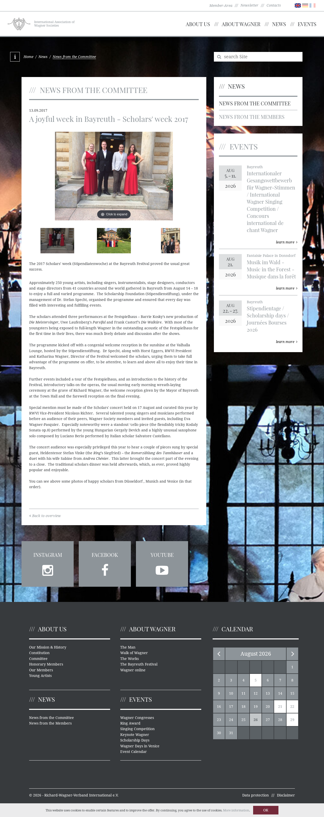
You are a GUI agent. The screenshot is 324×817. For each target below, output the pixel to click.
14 (280, 693)
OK (265, 810)
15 (292, 693)
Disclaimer (286, 795)
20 (268, 707)
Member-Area (220, 6)
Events (307, 24)
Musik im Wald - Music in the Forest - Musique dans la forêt (271, 269)
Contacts (274, 5)
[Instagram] (48, 569)
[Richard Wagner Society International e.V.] (19, 23)
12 (256, 693)
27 (268, 720)
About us (198, 24)
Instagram (47, 554)
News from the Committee (255, 103)
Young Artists (40, 676)
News (279, 24)
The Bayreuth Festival (138, 664)
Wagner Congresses (137, 718)
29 (292, 720)
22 (292, 707)
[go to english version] (298, 5)
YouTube (162, 554)
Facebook (105, 554)
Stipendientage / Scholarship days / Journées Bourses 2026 (268, 319)
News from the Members (252, 116)
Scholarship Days (134, 740)
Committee (38, 659)
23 (219, 720)
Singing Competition (137, 729)
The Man (127, 647)
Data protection (255, 795)
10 (231, 693)
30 (219, 733)
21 (280, 707)
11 (243, 693)
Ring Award (130, 723)
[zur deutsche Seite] (305, 5)
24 (231, 720)
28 (280, 720)
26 (256, 720)
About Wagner (241, 24)
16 (219, 707)
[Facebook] (105, 569)
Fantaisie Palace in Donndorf (271, 256)
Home (28, 57)
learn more (285, 242)
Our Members (41, 670)
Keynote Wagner (134, 735)
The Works (129, 659)
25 (243, 720)
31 (231, 733)
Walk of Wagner (134, 653)
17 (231, 707)
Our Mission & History (47, 647)
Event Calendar (133, 752)
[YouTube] (162, 569)
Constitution (39, 653)
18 (243, 707)
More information (236, 810)
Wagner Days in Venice (139, 746)
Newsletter (249, 5)
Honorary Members (46, 664)
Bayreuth (255, 167)
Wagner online (133, 670)
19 (256, 707)
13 (268, 693)
